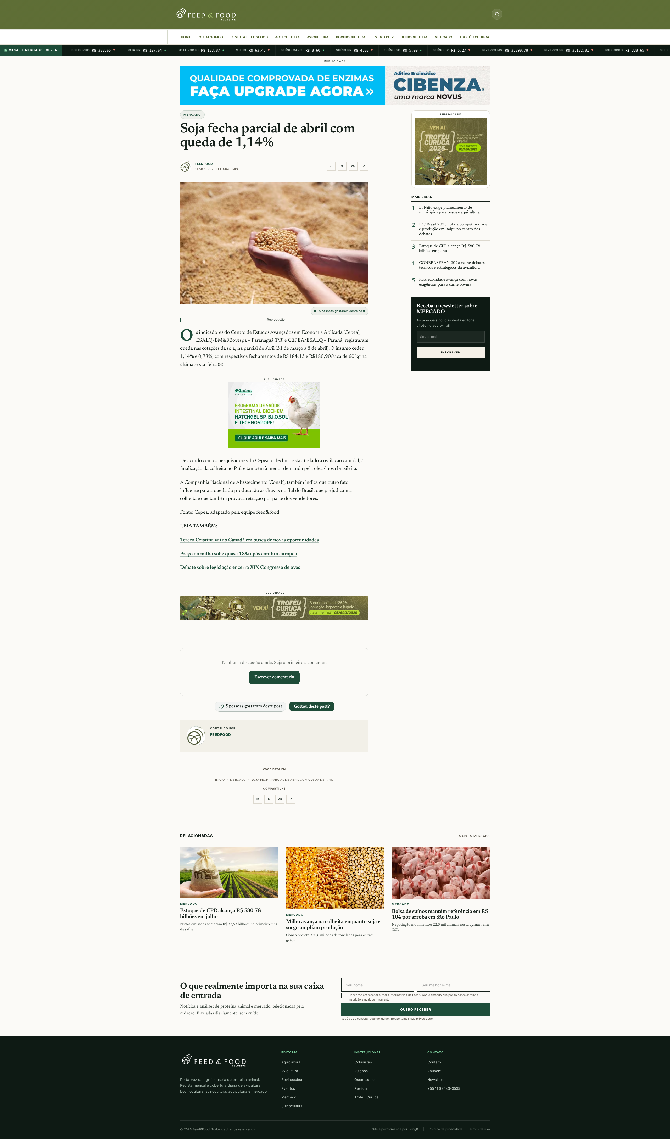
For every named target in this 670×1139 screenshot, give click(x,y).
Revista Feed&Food (249, 37)
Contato (434, 1062)
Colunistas (363, 1062)
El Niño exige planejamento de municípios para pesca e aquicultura (449, 210)
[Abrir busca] (497, 14)
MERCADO (443, 37)
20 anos (361, 1071)
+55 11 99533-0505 (443, 1088)
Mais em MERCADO (474, 836)
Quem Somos (211, 37)
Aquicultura (287, 37)
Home (186, 37)
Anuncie (434, 1071)
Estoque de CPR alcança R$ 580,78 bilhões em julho (449, 248)
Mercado (288, 1097)
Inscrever (450, 352)
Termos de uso (479, 1129)
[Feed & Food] (207, 14)
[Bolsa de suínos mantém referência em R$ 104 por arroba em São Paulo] (441, 873)
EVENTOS (381, 37)
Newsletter (436, 1079)
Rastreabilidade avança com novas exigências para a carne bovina (448, 282)
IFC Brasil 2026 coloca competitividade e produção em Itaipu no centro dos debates (453, 229)
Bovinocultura (350, 37)
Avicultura (317, 37)
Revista (360, 1088)
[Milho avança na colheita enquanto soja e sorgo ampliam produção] (335, 878)
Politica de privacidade (446, 1129)
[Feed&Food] (214, 1060)
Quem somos (365, 1079)
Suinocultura (414, 37)
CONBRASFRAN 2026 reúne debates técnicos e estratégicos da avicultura (452, 265)
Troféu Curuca (474, 37)
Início (220, 779)
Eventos (288, 1088)
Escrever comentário (274, 677)
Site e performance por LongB (395, 1129)
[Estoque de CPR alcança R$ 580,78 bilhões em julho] (229, 872)
